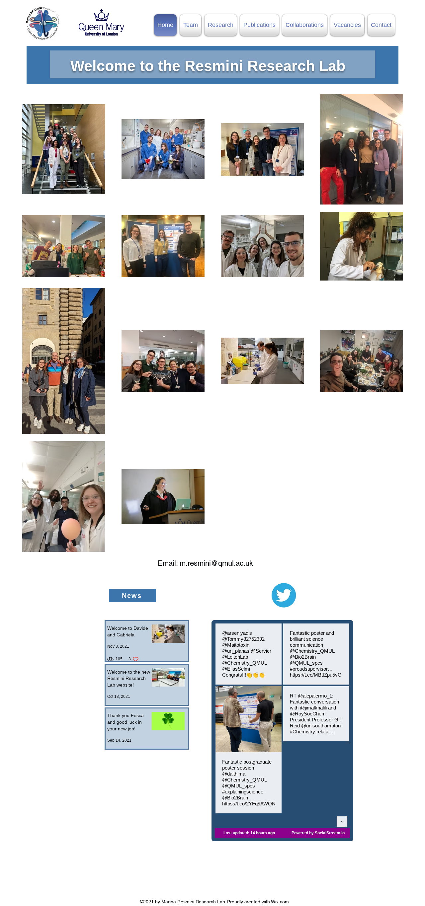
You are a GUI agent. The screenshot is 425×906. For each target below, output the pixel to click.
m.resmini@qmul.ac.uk (216, 563)
